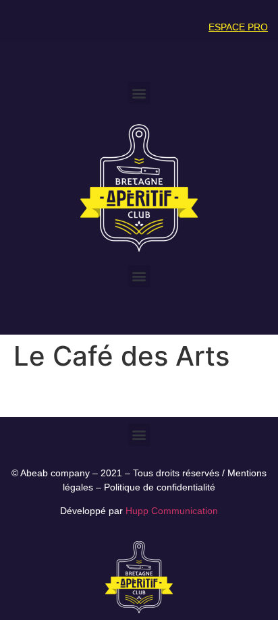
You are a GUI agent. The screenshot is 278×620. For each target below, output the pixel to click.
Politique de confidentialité (159, 487)
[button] (139, 93)
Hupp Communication (172, 510)
